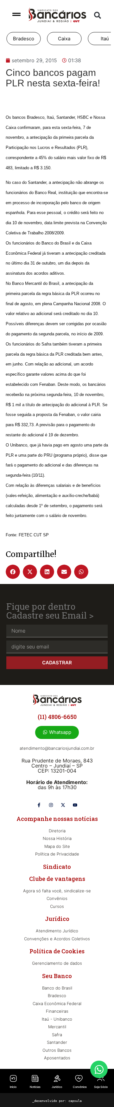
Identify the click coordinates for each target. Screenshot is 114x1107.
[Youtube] (75, 805)
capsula (75, 1101)
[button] (97, 15)
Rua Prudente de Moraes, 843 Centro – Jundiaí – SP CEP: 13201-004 (57, 765)
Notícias (35, 1087)
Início (13, 1087)
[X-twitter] (63, 805)
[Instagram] (51, 805)
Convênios (80, 1087)
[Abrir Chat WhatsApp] (99, 1069)
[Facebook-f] (39, 805)
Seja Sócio (101, 1087)
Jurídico (57, 1087)
